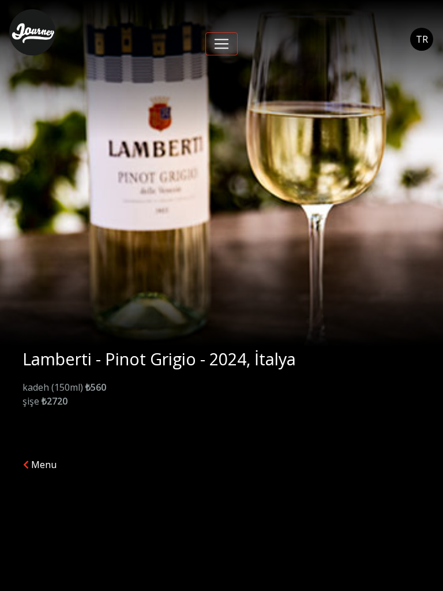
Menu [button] (43, 464)
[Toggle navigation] (221, 43)
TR (422, 39)
